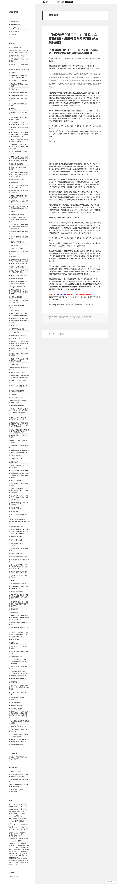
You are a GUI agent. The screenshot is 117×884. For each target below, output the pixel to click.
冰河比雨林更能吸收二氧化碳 (17, 267)
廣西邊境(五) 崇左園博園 (16, 164)
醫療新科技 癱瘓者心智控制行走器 (19, 69)
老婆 (28, 849)
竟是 (27, 847)
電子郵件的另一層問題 (15, 709)
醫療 (16, 860)
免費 (10, 812)
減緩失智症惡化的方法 (15, 656)
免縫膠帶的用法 (13, 612)
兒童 (13, 812)
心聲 (14, 832)
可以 (15, 816)
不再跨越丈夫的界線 (15, 771)
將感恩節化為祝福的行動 (16, 745)
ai (9, 804)
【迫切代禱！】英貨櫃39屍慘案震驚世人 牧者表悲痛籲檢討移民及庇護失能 (19, 687)
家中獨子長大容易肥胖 (15, 297)
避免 (19, 858)
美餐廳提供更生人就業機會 (17, 179)
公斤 (25, 811)
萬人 (18, 853)
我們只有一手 (13, 326)
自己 (14, 853)
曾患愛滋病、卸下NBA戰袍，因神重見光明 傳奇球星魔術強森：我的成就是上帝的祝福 (18, 343)
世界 (24, 804)
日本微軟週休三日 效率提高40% (18, 95)
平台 (20, 829)
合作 (23, 816)
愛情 (21, 832)
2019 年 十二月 (13, 876)
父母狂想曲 (12, 257)
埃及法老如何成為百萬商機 (17, 214)
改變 (19, 836)
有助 (24, 838)
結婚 (12, 849)
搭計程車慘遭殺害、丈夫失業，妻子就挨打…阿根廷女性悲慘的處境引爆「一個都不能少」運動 (18, 134)
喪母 (80, 317)
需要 (22, 862)
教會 (25, 836)
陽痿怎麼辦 (78, 305)
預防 (27, 862)
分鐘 (10, 814)
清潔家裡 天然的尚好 (15, 338)
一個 (12, 804)
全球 (18, 812)
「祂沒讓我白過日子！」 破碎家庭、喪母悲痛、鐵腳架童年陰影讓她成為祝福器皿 (18, 661)
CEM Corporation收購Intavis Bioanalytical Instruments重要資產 (19, 521)
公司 (20, 812)
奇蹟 (27, 818)
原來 (10, 816)
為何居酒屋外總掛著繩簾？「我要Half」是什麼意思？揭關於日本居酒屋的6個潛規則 (18, 498)
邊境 (25, 857)
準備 (10, 843)
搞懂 (10, 836)
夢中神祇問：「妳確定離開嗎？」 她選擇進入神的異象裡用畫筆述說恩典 (18, 219)
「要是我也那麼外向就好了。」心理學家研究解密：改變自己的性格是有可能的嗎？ (18, 491)
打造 (20, 834)
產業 (28, 845)
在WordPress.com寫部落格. (57, 334)
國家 (17, 818)
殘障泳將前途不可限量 (15, 537)
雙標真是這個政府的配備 (16, 278)
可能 (17, 816)
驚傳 (17, 864)
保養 (17, 809)
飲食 (12, 864)
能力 (20, 851)
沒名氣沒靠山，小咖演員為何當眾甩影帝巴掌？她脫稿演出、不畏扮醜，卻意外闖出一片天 (18, 634)
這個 (27, 855)
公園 (23, 812)
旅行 (17, 838)
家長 (22, 824)
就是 (23, 827)
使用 (15, 809)
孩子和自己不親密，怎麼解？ (17, 372)
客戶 (17, 824)
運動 (13, 858)
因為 (15, 818)
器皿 (83, 317)
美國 (19, 849)
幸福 (22, 830)
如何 (17, 820)
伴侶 (12, 809)
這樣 (10, 858)
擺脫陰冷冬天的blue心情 (16, 455)
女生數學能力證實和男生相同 (17, 679)
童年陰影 (68, 317)
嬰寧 (26, 821)
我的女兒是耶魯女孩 (15, 364)
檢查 (12, 841)
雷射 (14, 862)
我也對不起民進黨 (14, 332)
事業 (14, 806)
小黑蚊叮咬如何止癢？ (15, 706)
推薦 (27, 834)
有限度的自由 (13, 211)
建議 (10, 832)
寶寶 (10, 827)
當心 (12, 847)
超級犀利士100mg (14, 25)
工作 (13, 830)
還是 (21, 858)
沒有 (16, 841)
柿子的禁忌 (12, 109)
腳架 (77, 317)
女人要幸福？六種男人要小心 (17, 726)
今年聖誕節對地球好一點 (16, 526)
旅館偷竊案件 (13, 394)
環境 (18, 845)
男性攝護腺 (69, 305)
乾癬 (12, 806)
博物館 (21, 814)
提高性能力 (88, 305)
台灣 (21, 816)
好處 (13, 821)
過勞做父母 (12, 72)
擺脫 (13, 836)
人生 (22, 806)
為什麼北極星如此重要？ (16, 459)
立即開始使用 (69, 2)
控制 (24, 834)
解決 (10, 855)
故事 (23, 836)
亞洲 (16, 806)
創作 (13, 814)
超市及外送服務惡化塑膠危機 (17, 583)
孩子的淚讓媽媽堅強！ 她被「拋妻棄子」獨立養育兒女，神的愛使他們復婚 (18, 292)
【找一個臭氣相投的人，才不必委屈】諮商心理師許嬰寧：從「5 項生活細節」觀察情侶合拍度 (18, 531)
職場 (10, 851)
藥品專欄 (52, 305)
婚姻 (20, 821)
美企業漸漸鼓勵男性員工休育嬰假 (18, 470)
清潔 (25, 841)
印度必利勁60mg (14, 31)
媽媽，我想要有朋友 (15, 511)
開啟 (21, 860)
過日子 (73, 317)
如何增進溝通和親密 (15, 508)
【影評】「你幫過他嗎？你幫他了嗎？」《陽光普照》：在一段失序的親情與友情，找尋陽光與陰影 (18, 673)
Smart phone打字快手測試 (17, 287)
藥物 (20, 853)
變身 (17, 855)
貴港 (19, 855)
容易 (24, 824)
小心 (18, 827)
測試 (27, 841)
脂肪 (22, 851)
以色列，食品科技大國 (15, 540)
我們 (15, 834)
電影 (17, 862)
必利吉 (59, 218)
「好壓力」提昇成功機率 (16, 248)
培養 (22, 818)
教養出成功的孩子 (14, 310)
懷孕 (25, 832)
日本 (19, 838)
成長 (13, 834)
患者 (19, 832)
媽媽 (23, 821)
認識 (12, 855)
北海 (18, 814)
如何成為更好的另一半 (15, 89)
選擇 (16, 858)
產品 (25, 845)
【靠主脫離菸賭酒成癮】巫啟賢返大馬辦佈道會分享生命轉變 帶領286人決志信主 (18, 146)
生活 (22, 845)
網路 (17, 849)
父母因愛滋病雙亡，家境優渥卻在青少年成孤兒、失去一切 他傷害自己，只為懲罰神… (18, 425)
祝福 (63, 317)
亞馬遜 (19, 806)
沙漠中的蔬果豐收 (14, 609)
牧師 (10, 845)
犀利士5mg (12, 34)
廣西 (26, 829)
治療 (20, 840)
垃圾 (20, 818)
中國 (26, 804)
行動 (22, 853)
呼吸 (10, 818)
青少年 (24, 862)
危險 (26, 814)
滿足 (14, 843)
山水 (25, 827)
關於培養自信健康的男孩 (16, 592)
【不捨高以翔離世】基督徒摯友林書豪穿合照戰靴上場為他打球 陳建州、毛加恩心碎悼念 (19, 617)
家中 (19, 824)
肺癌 (15, 851)
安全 (15, 824)
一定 (14, 804)
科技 (24, 847)
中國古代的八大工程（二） (17, 242)
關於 (25, 860)
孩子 (11, 824)
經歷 (15, 849)
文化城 (10, 838)
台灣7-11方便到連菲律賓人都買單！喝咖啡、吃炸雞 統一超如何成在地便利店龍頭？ (18, 567)
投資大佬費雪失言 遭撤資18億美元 (19, 275)
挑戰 (22, 834)
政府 (21, 836)
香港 (14, 864)
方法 (14, 838)
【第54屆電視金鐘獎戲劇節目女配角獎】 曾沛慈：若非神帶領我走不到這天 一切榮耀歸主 (19, 174)
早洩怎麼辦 (60, 305)
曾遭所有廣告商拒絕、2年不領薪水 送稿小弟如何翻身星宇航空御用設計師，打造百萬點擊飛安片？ (18, 262)
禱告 (22, 847)
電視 (19, 862)
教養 (27, 836)
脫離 (24, 851)
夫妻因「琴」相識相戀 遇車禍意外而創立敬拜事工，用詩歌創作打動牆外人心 (18, 597)
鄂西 (10, 860)
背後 (17, 851)
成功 (27, 832)
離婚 (10, 862)
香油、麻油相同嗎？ (15, 640)
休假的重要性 (13, 682)
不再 (19, 804)
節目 (10, 849)
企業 (10, 809)
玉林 (13, 845)
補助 (24, 853)
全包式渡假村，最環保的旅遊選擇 (18, 92)
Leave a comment (55, 319)
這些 (24, 855)
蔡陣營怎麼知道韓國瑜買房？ (17, 391)
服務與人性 (12, 580)
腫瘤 (26, 851)
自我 (16, 853)
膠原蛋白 (11, 853)
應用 (23, 832)
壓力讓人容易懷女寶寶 (15, 553)
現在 (15, 845)
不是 (21, 804)
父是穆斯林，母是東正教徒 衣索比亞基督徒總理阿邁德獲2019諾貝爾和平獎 (19, 320)
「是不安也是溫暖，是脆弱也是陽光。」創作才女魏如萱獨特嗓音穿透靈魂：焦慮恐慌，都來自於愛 (18, 159)
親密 (27, 853)
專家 (13, 827)
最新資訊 (13, 11)
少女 (21, 827)
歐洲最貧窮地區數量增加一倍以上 (18, 557)
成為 (10, 834)
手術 (18, 834)
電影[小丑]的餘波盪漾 (15, 702)
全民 (15, 812)
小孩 (16, 827)
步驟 (14, 841)
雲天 (12, 862)
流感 (23, 841)
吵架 (25, 816)
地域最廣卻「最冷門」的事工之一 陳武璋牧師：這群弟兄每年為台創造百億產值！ (19, 475)
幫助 (18, 830)
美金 (22, 849)
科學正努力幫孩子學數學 (16, 397)
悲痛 (86, 317)
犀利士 (69, 218)
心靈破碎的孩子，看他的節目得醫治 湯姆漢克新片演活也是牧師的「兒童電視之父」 (18, 226)
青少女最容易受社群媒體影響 (17, 335)
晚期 (22, 838)
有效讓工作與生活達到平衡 (17, 56)
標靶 (10, 841)
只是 (12, 816)
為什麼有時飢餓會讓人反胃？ (17, 329)
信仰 (19, 809)
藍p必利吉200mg (14, 28)
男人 (10, 847)
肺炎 (13, 851)
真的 (17, 847)
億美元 (26, 809)
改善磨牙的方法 (13, 643)
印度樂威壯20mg (14, 21)
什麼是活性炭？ (13, 462)
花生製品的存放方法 (15, 47)
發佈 (14, 847)
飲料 (10, 864)
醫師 (13, 860)
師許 (15, 829)
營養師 (17, 843)
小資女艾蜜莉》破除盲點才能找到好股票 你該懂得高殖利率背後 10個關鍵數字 (18, 604)
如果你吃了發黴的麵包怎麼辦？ (18, 572)
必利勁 (64, 218)
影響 (12, 832)
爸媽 (25, 843)
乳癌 (10, 806)
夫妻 (25, 818)
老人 (24, 849)
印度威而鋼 (75, 218)
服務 (27, 838)
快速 (16, 832)
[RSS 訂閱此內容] (9, 753)
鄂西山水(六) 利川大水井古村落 (18, 81)
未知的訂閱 (14, 753)
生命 (20, 845)
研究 (19, 847)
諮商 (14, 855)
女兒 (10, 821)
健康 (23, 809)
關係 (23, 860)
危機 (24, 814)
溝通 (12, 843)
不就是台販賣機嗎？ (15, 245)
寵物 (26, 824)
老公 (26, 849)
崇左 (10, 830)
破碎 (60, 317)
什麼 (26, 806)
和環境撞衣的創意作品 (15, 480)
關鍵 (27, 860)
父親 (23, 843)
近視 (21, 855)
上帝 (17, 804)
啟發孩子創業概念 (14, 182)
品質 (13, 818)
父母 (20, 843)
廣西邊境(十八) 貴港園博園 (17, 406)
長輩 (19, 860)
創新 (15, 814)
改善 (16, 836)
